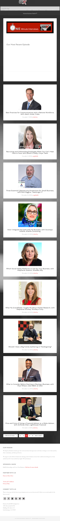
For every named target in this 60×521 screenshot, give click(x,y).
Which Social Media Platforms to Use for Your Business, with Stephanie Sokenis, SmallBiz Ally (30, 269)
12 (20, 435)
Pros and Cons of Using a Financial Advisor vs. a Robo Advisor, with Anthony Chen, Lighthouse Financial (30, 424)
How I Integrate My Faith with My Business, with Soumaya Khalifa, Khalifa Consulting (30, 230)
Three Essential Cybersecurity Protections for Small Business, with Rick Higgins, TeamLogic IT (30, 191)
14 (26, 435)
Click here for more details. (31, 467)
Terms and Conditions (8, 481)
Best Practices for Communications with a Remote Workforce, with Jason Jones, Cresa (30, 113)
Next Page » (39, 435)
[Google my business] (12, 498)
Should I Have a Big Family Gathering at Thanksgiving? (30, 347)
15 (29, 435)
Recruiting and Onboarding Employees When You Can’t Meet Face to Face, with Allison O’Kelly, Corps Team (30, 152)
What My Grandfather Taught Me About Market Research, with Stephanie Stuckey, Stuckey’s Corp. (30, 308)
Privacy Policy (6, 483)
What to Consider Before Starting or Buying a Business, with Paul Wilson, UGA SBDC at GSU (30, 385)
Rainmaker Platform (38, 518)
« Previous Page (9, 435)
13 (23, 435)
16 (32, 435)
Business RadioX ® (30, 2)
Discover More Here (8, 476)
